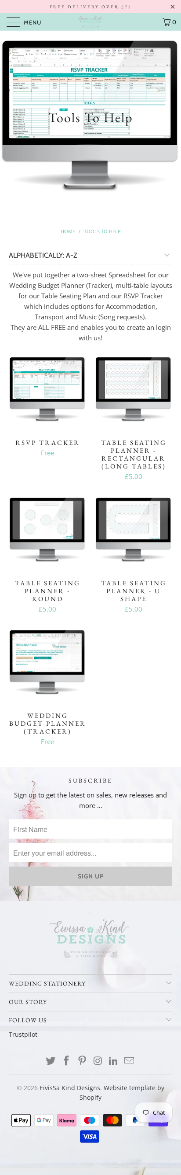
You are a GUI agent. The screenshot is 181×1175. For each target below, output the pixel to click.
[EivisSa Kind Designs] (90, 22)
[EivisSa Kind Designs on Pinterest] (82, 1061)
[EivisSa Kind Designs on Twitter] (51, 1061)
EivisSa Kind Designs (70, 1088)
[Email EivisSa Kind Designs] (129, 1061)
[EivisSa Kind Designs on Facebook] (66, 1061)
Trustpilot (23, 1034)
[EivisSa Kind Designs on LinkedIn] (113, 1061)
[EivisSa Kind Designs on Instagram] (98, 1061)
